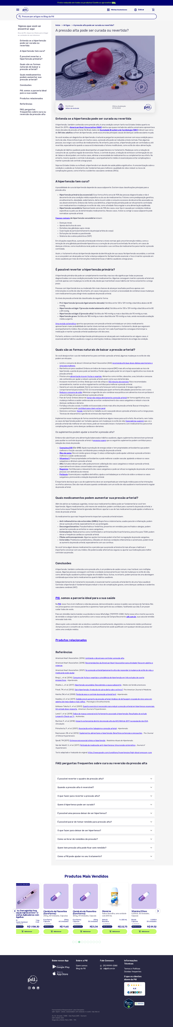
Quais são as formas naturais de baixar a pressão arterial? (30, 66)
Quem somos (81, 965)
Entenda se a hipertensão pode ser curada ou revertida (33, 43)
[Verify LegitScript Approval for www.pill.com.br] (128, 1004)
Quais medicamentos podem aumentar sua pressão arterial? (30, 77)
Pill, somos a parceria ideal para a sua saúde (33, 91)
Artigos (66, 25)
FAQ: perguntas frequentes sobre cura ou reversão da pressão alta (33, 112)
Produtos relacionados (31, 98)
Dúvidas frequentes (132, 971)
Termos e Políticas (132, 969)
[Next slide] (158, 911)
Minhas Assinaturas (119, 10)
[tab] (73, 942)
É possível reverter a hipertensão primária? (31, 57)
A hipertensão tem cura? (33, 51)
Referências (26, 104)
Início (57, 25)
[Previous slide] (15, 911)
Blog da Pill (80, 968)
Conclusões (26, 85)
